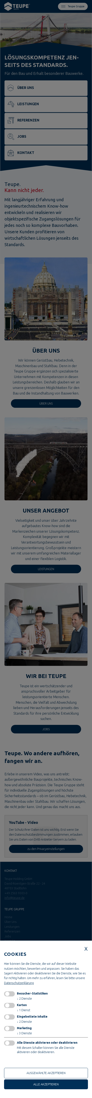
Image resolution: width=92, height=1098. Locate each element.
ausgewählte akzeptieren (46, 1073)
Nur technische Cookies (21, 1062)
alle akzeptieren (46, 1084)
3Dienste (24, 1033)
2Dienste (24, 998)
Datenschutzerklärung (19, 983)
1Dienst (23, 1010)
